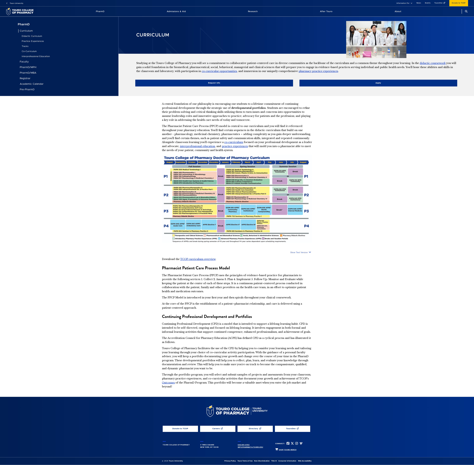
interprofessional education (197, 146)
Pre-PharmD (27, 89)
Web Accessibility (305, 461)
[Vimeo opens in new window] (300, 443)
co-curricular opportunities (219, 71)
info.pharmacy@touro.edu (250, 447)
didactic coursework (433, 63)
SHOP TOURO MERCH (287, 450)
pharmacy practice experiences (318, 71)
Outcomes (168, 382)
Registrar (25, 78)
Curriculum (26, 31)
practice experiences (235, 146)
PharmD (100, 11)
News (418, 3)
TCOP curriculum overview (198, 259)
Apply (378, 83)
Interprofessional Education (36, 56)
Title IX (274, 461)
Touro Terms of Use (245, 461)
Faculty (24, 62)
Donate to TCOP (459, 3)
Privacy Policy (230, 461)
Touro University (16, 3)
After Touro (326, 11)
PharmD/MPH (28, 67)
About (398, 11)
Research (253, 11)
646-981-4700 (244, 445)
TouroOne (438, 3)
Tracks (25, 46)
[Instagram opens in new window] (296, 443)
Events (428, 3)
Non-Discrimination (262, 461)
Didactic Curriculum (32, 36)
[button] (404, 3)
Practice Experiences (33, 41)
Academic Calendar (32, 84)
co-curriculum (233, 142)
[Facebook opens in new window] (287, 443)
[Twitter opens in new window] (292, 443)
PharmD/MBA (28, 73)
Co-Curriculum (29, 51)
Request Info (214, 83)
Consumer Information (287, 461)
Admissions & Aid (176, 11)
